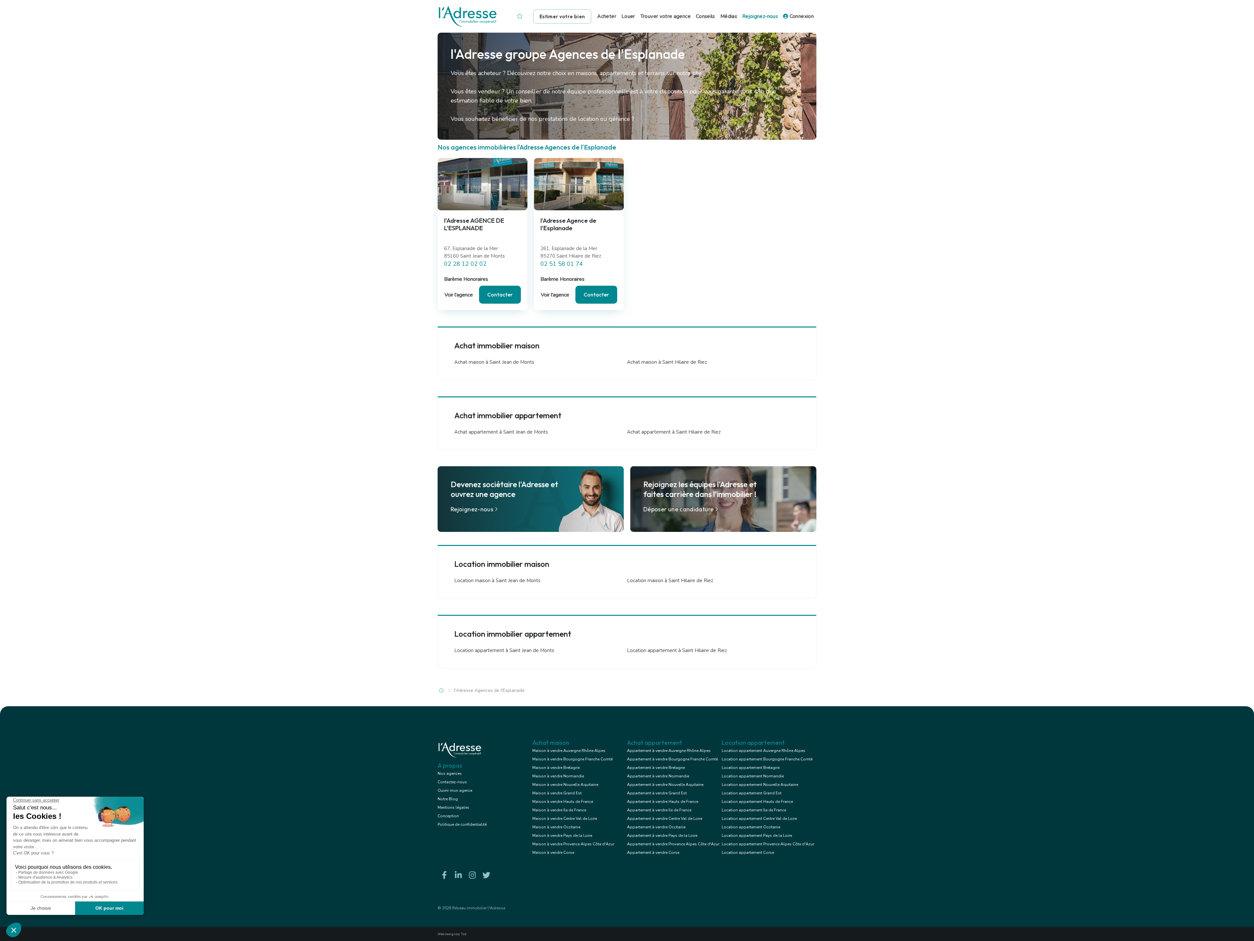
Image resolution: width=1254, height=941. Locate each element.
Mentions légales (453, 807)
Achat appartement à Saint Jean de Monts (501, 432)
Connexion (801, 16)
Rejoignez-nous (760, 16)
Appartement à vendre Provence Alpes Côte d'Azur (673, 844)
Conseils (705, 16)
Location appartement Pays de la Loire (757, 835)
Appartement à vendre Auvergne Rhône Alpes (669, 750)
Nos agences (450, 773)
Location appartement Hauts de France (757, 801)
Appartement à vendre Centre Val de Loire (664, 818)
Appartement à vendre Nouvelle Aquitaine (665, 784)
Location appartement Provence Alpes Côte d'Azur (768, 844)
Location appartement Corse (748, 852)
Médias (728, 16)
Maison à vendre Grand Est (557, 793)
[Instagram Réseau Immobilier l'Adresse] (472, 875)
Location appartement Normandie (753, 776)
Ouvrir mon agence (455, 790)
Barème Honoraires (466, 279)
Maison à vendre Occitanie (556, 827)
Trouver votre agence (665, 16)
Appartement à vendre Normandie (658, 776)
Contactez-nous (452, 782)
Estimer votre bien (562, 16)
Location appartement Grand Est (751, 793)
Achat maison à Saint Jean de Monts (494, 362)
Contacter (500, 294)
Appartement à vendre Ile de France (659, 810)
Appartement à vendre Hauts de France (662, 801)
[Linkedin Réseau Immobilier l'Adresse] (458, 875)
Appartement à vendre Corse (653, 852)
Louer (628, 16)
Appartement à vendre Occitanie (656, 827)
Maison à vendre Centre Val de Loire (564, 818)
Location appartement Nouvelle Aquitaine (760, 784)
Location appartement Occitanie (751, 827)
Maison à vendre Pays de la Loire (562, 835)
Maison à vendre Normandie (558, 776)
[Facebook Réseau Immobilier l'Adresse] (444, 875)
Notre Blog (448, 799)
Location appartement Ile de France (754, 810)
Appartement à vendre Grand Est (657, 793)
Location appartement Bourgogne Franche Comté (767, 759)
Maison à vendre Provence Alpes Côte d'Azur (573, 844)
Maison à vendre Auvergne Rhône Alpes (568, 750)
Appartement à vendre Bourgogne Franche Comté (672, 759)
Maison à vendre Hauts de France (562, 801)
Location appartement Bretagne (751, 767)
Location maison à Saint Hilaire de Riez (670, 580)
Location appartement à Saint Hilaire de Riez (677, 650)
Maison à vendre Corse (553, 852)
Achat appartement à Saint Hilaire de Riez (674, 432)
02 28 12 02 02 (465, 264)
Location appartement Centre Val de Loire (759, 818)
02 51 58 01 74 (561, 264)
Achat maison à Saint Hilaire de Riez (667, 362)
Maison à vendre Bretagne (556, 767)
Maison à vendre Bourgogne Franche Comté (572, 759)
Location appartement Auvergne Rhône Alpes (763, 750)
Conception (448, 816)
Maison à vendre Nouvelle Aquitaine (565, 784)
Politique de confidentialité (462, 824)
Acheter (606, 16)
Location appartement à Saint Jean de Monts (504, 650)
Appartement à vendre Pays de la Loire (662, 835)
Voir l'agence (458, 294)
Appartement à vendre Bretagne (656, 767)
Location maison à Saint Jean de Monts (497, 580)
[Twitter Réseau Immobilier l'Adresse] (486, 875)
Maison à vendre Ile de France (559, 810)
